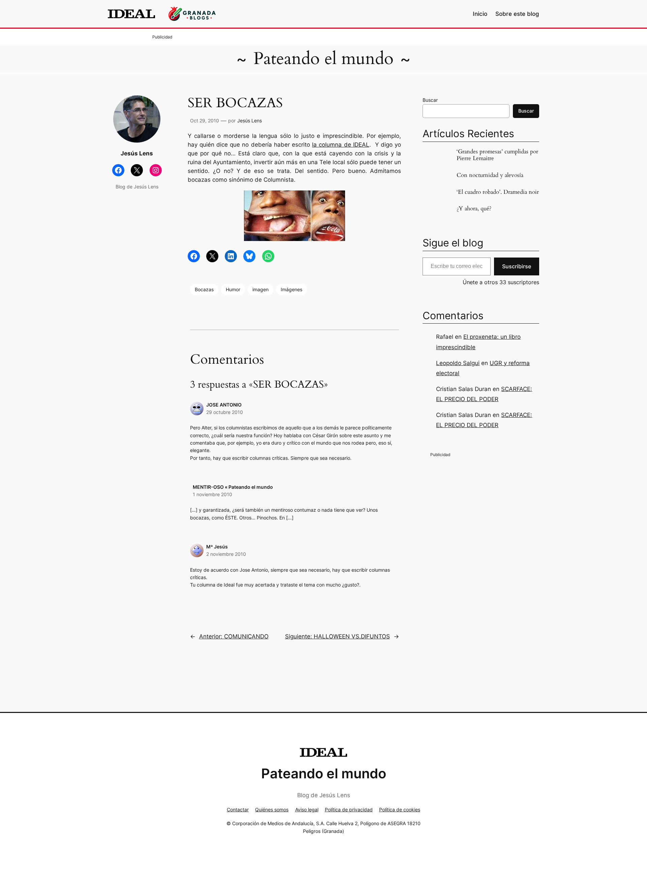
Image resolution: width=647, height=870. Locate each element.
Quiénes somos (271, 809)
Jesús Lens (249, 120)
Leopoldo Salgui (458, 363)
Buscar (430, 100)
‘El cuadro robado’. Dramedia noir (498, 192)
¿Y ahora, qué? (474, 208)
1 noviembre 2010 (212, 494)
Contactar (238, 809)
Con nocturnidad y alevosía (490, 175)
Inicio (480, 13)
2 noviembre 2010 (226, 554)
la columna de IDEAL (340, 144)
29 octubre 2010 (224, 412)
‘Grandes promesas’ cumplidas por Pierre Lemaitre (497, 155)
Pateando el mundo (323, 58)
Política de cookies (399, 809)
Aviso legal (306, 809)
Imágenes (291, 289)
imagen (260, 289)
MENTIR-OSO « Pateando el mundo (233, 487)
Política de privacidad (349, 809)
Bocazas (204, 289)
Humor (233, 289)
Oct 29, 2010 (204, 120)
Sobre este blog (517, 13)
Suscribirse (516, 266)
